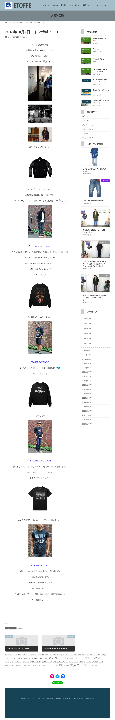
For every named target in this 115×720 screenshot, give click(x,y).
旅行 (95, 665)
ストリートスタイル (92, 662)
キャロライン (18, 661)
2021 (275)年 (87, 372)
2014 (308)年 (87, 402)
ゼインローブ (10, 665)
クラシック (26, 661)
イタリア (78, 658)
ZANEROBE (43, 658)
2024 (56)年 (86, 359)
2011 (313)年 (86, 415)
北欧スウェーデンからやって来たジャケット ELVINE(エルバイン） (95, 298)
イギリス (72, 658)
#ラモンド (69, 655)
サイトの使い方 (32, 698)
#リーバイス (77, 655)
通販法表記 (50, 698)
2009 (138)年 (87, 424)
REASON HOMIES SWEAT (40, 461)
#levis (25, 655)
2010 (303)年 (87, 419)
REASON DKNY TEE (40, 565)
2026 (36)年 (86, 350)
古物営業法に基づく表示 (62, 698)
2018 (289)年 (87, 385)
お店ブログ (86, 116)
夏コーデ (66, 665)
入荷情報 (20, 628)
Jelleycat (104, 655)
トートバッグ (26, 665)
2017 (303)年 (87, 389)
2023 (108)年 (87, 363)
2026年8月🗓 (86, 318)
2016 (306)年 (87, 394)
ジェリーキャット (88, 125)
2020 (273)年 (87, 376)
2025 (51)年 (86, 355)
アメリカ (65, 658)
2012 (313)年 (87, 411)
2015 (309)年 (87, 398)
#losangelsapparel (36, 655)
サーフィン (47, 661)
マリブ (39, 665)
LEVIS (20, 658)
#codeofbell (8, 655)
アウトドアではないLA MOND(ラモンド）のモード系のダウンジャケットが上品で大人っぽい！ (95, 264)
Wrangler (96, 49)
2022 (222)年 (87, 368)
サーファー (35, 661)
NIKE (25, 658)
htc (99, 654)
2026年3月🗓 (86, 343)
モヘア (44, 665)
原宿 (61, 665)
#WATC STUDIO (50, 655)
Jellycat (8, 658)
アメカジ (54, 657)
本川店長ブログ (87, 138)
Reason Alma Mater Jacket (40, 246)
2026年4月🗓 (86, 338)
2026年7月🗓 (86, 323)
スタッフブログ (87, 129)
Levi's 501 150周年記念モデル (94, 200)
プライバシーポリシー (78, 698)
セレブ (101, 661)
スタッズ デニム (98, 59)
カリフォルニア (91, 658)
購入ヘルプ (42, 698)
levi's (15, 658)
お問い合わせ (90, 698)
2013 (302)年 (87, 407)
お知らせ (85, 120)
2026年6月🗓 (86, 328)
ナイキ (33, 665)
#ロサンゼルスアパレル (89, 655)
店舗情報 (23, 698)
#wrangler (60, 655)
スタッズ (82, 662)
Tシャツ (30, 658)
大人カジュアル (81, 664)
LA (12, 658)
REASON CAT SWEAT (40, 362)
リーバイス (53, 665)
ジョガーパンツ (74, 662)
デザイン (19, 665)
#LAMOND (17, 655)
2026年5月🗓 (86, 333)
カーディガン (9, 662)
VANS (36, 658)
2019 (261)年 (87, 381)
